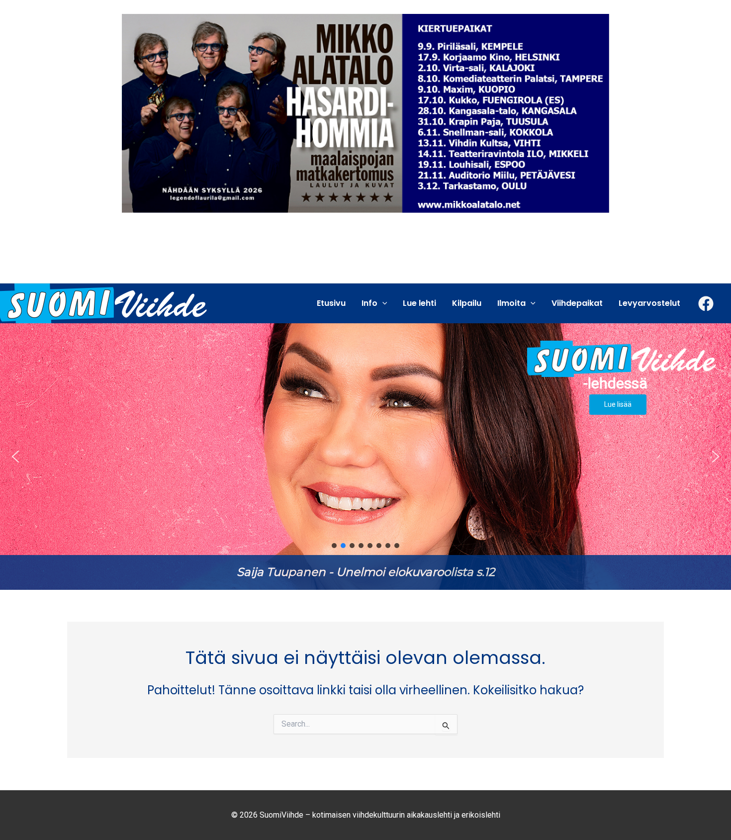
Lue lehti (419, 303)
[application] (382, 303)
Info (369, 303)
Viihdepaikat (577, 303)
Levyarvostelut (649, 303)
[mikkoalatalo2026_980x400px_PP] (365, 112)
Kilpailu (466, 303)
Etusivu (331, 303)
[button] (365, 456)
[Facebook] (706, 303)
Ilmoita (511, 303)
